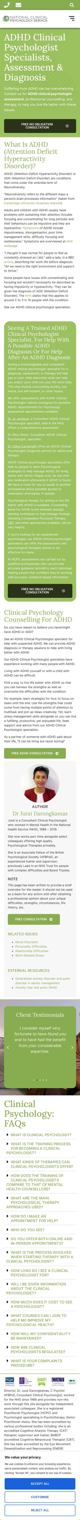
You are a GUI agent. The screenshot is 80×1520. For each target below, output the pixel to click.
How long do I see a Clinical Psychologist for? (40, 1272)
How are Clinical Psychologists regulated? (38, 1349)
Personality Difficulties (31, 946)
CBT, (11, 523)
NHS (28, 295)
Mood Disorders (26, 942)
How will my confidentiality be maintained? (40, 1336)
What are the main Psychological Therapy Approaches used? (32, 1202)
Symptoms (31, 228)
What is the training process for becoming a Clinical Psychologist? (38, 1148)
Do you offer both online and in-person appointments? (42, 1241)
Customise (40, 1497)
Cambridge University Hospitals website (32, 203)
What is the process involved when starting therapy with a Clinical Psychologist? (39, 1257)
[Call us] (8, 5)
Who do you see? (28, 1230)
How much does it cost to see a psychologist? (42, 1304)
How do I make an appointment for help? (34, 1218)
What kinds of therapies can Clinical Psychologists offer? (42, 1164)
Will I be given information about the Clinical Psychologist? (36, 1288)
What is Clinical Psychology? (41, 1135)
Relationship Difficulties (31, 951)
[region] (40, 1485)
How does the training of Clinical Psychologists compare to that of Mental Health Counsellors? (35, 1182)
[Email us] (20, 5)
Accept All (40, 1484)
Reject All (40, 1510)
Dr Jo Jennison (18, 419)
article (8, 262)
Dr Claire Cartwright (22, 446)
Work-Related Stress (29, 955)
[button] (72, 5)
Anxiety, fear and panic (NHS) (36, 987)
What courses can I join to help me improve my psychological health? (36, 1320)
